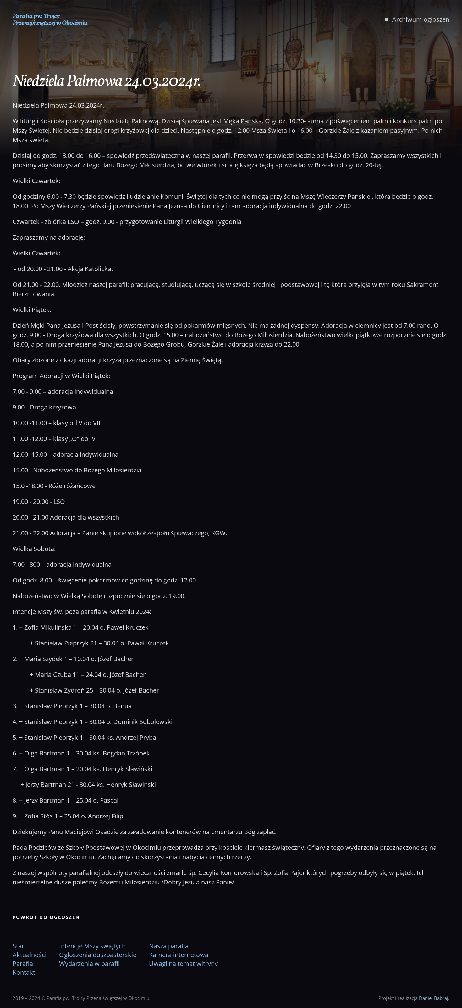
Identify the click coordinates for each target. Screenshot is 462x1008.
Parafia (23, 963)
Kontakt (24, 972)
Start (19, 946)
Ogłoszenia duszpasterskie (97, 954)
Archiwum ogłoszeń (420, 19)
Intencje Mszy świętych (92, 946)
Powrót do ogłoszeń (46, 917)
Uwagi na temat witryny (183, 963)
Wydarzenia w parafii (89, 963)
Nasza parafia (169, 946)
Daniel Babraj (433, 998)
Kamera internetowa (178, 954)
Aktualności (30, 954)
